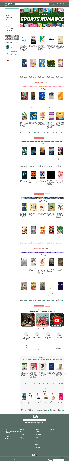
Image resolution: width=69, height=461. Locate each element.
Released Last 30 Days (42, 89)
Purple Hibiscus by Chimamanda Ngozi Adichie (60, 402)
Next (18, 42)
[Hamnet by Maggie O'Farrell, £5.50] (24, 63)
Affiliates (21, 437)
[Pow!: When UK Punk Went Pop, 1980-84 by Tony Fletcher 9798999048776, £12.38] (51, 230)
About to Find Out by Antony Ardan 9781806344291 (23, 158)
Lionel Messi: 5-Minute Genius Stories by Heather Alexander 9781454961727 (60, 237)
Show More (46, 82)
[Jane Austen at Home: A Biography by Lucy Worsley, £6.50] (60, 63)
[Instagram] (6, 438)
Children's (7, 15)
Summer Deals (42, 31)
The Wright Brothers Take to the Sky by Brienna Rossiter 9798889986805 (24, 268)
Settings (50, 459)
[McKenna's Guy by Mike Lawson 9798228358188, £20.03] (24, 175)
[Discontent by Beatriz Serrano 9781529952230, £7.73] (51, 96)
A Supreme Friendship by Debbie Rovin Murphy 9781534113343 (32, 214)
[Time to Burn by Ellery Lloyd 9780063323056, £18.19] (42, 151)
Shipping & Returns (22, 434)
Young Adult (8, 32)
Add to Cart (14, 56)
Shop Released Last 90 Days (39, 194)
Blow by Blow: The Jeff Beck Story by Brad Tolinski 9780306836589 (24, 237)
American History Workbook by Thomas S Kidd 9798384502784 (24, 293)
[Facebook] (9, 438)
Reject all (54, 459)
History (7, 24)
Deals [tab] (37, 33)
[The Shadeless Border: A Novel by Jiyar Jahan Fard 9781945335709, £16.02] (60, 96)
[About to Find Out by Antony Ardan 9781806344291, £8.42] (24, 151)
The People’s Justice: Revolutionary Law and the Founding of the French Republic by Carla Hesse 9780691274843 (42, 294)
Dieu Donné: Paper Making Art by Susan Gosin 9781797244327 (42, 103)
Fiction (7, 21)
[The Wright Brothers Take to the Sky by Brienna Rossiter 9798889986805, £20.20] (24, 262)
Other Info (21, 440)
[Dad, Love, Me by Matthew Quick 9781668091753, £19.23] (42, 207)
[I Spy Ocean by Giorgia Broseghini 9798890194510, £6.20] (33, 116)
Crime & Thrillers (9, 17)
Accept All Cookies (60, 459)
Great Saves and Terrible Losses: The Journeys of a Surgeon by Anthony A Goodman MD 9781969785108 (59, 215)
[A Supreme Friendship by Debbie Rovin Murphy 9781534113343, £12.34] (33, 207)
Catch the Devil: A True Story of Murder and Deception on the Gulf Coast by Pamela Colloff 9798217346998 (51, 182)
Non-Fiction (8, 26)
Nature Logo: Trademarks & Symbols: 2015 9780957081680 (33, 103)
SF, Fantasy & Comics (9, 30)
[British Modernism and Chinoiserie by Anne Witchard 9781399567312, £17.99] (42, 116)
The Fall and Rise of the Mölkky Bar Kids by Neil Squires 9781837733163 (41, 237)
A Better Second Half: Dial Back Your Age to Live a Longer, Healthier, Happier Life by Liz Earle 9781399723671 (42, 47)
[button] (12, 37)
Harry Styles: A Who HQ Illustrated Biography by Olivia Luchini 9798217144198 (51, 214)
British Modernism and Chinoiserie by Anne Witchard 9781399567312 (41, 123)
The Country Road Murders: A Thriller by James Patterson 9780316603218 (33, 181)
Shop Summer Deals (39, 82)
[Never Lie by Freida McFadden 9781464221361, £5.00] (33, 40)
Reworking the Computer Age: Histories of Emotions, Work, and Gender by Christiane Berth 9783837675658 (60, 294)
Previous (16, 42)
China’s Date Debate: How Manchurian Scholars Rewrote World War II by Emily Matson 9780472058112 (51, 269)
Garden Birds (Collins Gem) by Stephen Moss (17, 51)
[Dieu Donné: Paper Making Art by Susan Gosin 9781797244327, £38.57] (42, 96)
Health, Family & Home (10, 22)
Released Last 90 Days (42, 145)
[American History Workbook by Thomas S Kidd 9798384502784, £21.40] (24, 286)
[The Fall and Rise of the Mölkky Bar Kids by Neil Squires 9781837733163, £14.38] (42, 230)
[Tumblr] (7, 438)
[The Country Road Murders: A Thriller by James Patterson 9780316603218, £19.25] (33, 175)
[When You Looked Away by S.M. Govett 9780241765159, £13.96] (42, 175)
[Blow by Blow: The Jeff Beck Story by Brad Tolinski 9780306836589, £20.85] (24, 230)
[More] (17, 10)
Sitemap (21, 441)
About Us (21, 431)
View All (51, 431)
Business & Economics (10, 13)
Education (7, 19)
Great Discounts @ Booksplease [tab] (44, 33)
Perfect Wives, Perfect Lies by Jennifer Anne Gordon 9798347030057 (60, 181)
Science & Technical (9, 28)
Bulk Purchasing (22, 438)
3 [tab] (42, 28)
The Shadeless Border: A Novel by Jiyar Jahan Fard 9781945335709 (59, 103)
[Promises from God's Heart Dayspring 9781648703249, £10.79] (51, 366)
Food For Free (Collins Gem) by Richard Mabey (17, 57)
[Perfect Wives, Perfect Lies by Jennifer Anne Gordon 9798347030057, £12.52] (60, 175)
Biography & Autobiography (10, 11)
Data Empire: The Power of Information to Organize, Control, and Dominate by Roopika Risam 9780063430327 (51, 294)
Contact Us (21, 435)
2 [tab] (41, 28)
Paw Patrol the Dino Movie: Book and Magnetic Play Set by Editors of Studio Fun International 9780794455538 (24, 124)
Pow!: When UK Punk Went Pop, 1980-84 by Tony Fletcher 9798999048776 (51, 237)
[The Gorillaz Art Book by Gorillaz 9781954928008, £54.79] (24, 96)
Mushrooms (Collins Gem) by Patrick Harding (53, 402)
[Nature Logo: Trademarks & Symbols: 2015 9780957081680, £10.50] (33, 96)
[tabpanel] (42, 17)
